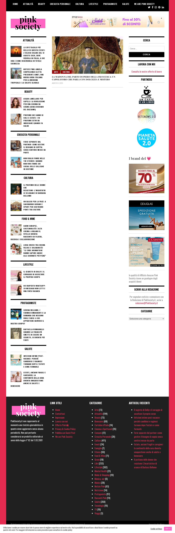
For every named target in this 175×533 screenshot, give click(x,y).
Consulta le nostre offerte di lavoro (146, 71)
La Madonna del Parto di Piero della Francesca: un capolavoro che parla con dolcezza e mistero (83, 78)
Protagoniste (110, 4)
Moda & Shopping (102, 475)
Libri (96, 463)
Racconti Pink (100, 498)
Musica (98, 482)
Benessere (99, 421)
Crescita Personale (60, 4)
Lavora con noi (61, 421)
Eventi (97, 444)
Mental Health (101, 471)
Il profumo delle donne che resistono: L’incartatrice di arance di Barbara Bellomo (145, 463)
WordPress (160, 524)
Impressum (59, 417)
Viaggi (97, 513)
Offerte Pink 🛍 (62, 425)
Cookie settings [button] (156, 529)
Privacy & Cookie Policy (65, 429)
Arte (56, 72)
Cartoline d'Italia (102, 425)
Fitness (98, 452)
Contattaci (60, 413)
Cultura (79, 4)
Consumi (98, 432)
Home (15, 4)
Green (97, 459)
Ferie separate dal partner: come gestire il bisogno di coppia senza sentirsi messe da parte (148, 436)
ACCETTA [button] (168, 529)
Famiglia (98, 448)
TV (96, 509)
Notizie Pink (100, 486)
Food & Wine (100, 455)
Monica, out (100, 478)
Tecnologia (99, 505)
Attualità (28, 4)
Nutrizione (99, 490)
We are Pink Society (144, 4)
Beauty (41, 4)
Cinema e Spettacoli (103, 429)
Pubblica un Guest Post (65, 432)
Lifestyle (93, 4)
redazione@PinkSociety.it (146, 303)
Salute (125, 4)
